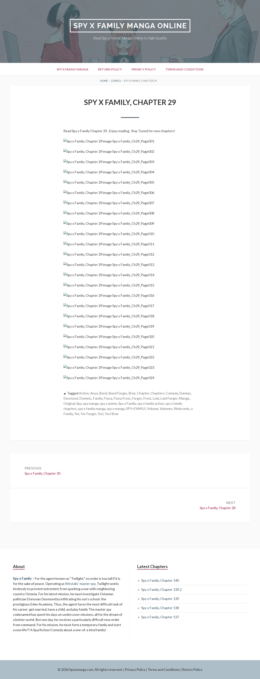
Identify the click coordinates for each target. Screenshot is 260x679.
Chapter (143, 393)
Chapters (157, 393)
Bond (103, 393)
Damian (185, 393)
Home (104, 80)
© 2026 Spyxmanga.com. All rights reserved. (90, 669)
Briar (132, 393)
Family (97, 398)
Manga (184, 398)
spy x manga (116, 408)
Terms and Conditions (184, 69)
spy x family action (150, 403)
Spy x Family (127, 403)
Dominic (85, 398)
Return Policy (110, 69)
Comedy (172, 393)
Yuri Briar (112, 414)
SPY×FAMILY (136, 408)
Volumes (166, 408)
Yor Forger (88, 414)
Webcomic (182, 408)
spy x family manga (91, 408)
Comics (116, 80)
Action (84, 393)
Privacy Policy (144, 69)
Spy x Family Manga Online (130, 25)
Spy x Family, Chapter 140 (160, 580)
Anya (94, 393)
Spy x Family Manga (72, 69)
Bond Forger (117, 393)
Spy (79, 403)
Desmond (70, 398)
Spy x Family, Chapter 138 (160, 608)
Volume (152, 408)
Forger (137, 398)
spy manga (91, 403)
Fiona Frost (121, 398)
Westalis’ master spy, (80, 583)
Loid (155, 398)
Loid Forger (168, 398)
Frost (147, 398)
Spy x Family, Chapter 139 (160, 599)
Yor (76, 414)
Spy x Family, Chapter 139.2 (161, 589)
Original (69, 403)
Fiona (108, 398)
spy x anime (108, 403)
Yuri (101, 414)
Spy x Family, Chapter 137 (160, 617)
